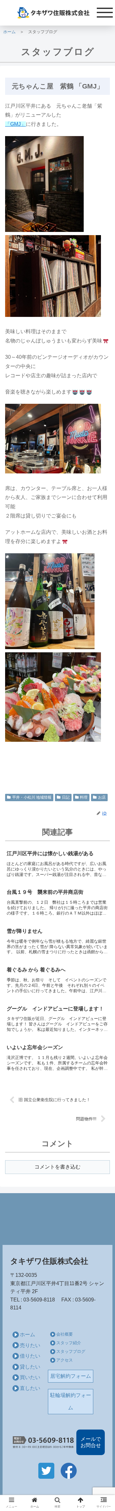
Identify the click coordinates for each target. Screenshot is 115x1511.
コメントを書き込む (57, 1167)
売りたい (30, 1345)
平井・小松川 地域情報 (31, 797)
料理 (84, 797)
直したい (30, 1388)
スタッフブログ (70, 1351)
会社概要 (64, 1334)
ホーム (9, 31)
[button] (102, 901)
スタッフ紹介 (68, 1342)
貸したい (30, 1366)
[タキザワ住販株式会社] (57, 13)
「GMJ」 (15, 124)
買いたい (30, 1377)
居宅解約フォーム (70, 1376)
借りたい (30, 1356)
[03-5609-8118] (43, 1442)
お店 (102, 797)
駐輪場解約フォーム (70, 1401)
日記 (66, 797)
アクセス (64, 1360)
